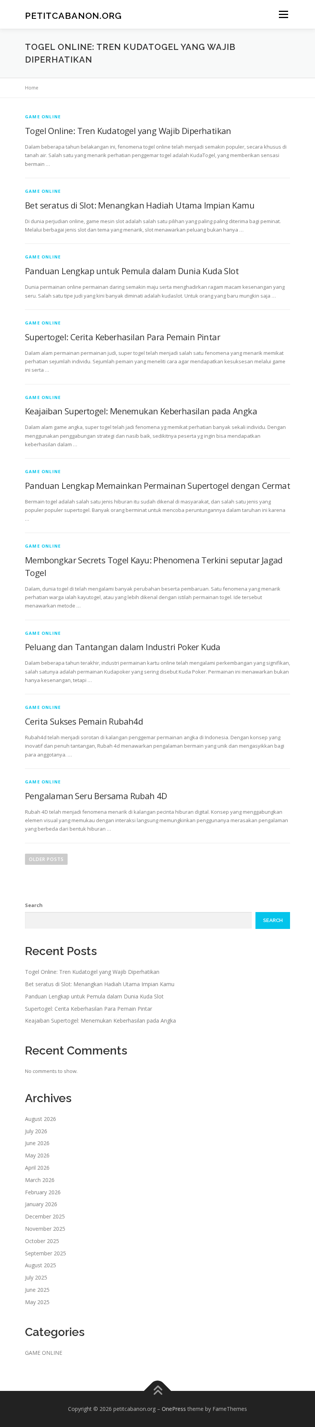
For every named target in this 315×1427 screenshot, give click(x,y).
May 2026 (37, 1155)
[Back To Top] (157, 1391)
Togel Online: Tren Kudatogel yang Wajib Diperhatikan (128, 130)
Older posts (46, 859)
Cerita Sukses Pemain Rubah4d (84, 721)
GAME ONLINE (43, 116)
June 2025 (37, 1289)
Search (34, 905)
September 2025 (45, 1253)
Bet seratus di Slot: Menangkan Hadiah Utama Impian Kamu (139, 205)
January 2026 (41, 1204)
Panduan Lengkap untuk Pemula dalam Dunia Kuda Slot (132, 270)
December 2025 (45, 1216)
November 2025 (45, 1228)
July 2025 (36, 1277)
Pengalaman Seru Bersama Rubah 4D (96, 795)
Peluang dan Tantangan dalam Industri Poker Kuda (122, 646)
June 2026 (37, 1143)
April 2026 (37, 1167)
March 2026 (40, 1180)
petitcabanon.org (73, 15)
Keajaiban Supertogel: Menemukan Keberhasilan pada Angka (141, 411)
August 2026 (40, 1118)
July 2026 (36, 1131)
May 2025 (37, 1302)
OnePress (174, 1408)
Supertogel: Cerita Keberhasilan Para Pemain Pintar (122, 337)
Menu (283, 14)
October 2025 (42, 1241)
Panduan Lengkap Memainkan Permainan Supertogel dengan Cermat (157, 485)
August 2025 (40, 1265)
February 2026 (43, 1192)
